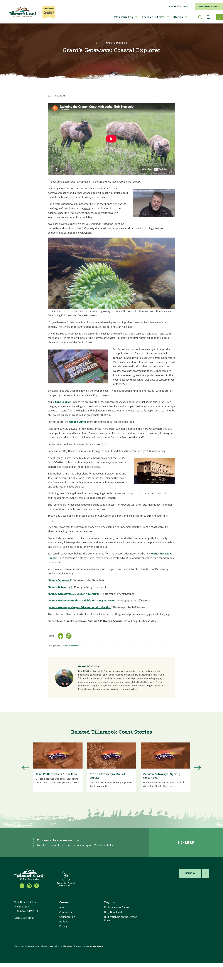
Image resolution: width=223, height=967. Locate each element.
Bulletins (64, 921)
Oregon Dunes (77, 422)
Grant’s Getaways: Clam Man (56, 774)
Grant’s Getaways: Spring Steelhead (161, 775)
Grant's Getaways (70, 645)
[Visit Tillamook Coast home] (29, 874)
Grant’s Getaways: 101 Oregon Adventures (74, 594)
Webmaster (98, 946)
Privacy (63, 926)
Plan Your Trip (123, 17)
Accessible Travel (153, 17)
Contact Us (65, 912)
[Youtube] (37, 885)
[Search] (199, 17)
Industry (190, 873)
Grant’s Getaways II (60, 587)
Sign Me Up (186, 843)
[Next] (197, 768)
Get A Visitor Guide (209, 6)
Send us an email (24, 918)
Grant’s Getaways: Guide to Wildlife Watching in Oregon (82, 601)
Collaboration (67, 917)
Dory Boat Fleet (113, 912)
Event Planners (178, 6)
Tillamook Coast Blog (114, 43)
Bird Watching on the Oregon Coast (120, 918)
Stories (178, 17)
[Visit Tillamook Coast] (22, 12)
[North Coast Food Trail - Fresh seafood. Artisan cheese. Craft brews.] (66, 878)
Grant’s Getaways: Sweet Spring (107, 775)
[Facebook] (22, 885)
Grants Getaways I (60, 580)
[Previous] (25, 768)
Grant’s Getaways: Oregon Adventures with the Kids (80, 607)
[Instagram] (29, 885)
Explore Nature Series (116, 907)
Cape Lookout (63, 402)
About (62, 907)
